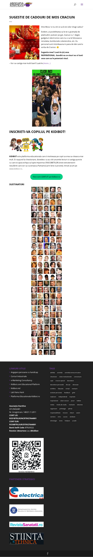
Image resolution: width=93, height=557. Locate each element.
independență (62, 397)
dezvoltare (70, 381)
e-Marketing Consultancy (21, 380)
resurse (65, 413)
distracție (75, 385)
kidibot (79, 401)
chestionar (53, 377)
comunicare (77, 377)
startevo (52, 417)
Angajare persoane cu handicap (24, 372)
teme (60, 421)
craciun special (60, 381)
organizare (53, 409)
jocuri (73, 401)
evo (10, 21)
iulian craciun (64, 401)
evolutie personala (56, 393)
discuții (68, 385)
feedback (67, 393)
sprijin (78, 413)
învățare (67, 421)
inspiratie (72, 397)
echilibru (53, 389)
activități (59, 373)
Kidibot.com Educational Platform (25, 384)
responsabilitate (55, 413)
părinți (70, 409)
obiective (80, 405)
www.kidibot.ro (15, 169)
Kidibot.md (15, 388)
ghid (73, 393)
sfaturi (72, 413)
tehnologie (53, 421)
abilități (52, 373)
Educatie (60, 389)
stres (59, 417)
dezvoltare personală (57, 385)
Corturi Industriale (19, 376)
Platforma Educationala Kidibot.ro (25, 396)
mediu (52, 405)
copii (51, 381)
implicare (53, 397)
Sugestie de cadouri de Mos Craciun (42, 17)
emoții (68, 389)
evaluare (74, 389)
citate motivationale (65, 377)
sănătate (72, 417)
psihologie (62, 409)
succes (65, 417)
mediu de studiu (61, 405)
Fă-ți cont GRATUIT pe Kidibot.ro (46, 176)
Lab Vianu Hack (17, 392)
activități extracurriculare (73, 373)
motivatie (72, 405)
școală (74, 421)
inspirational (54, 401)
